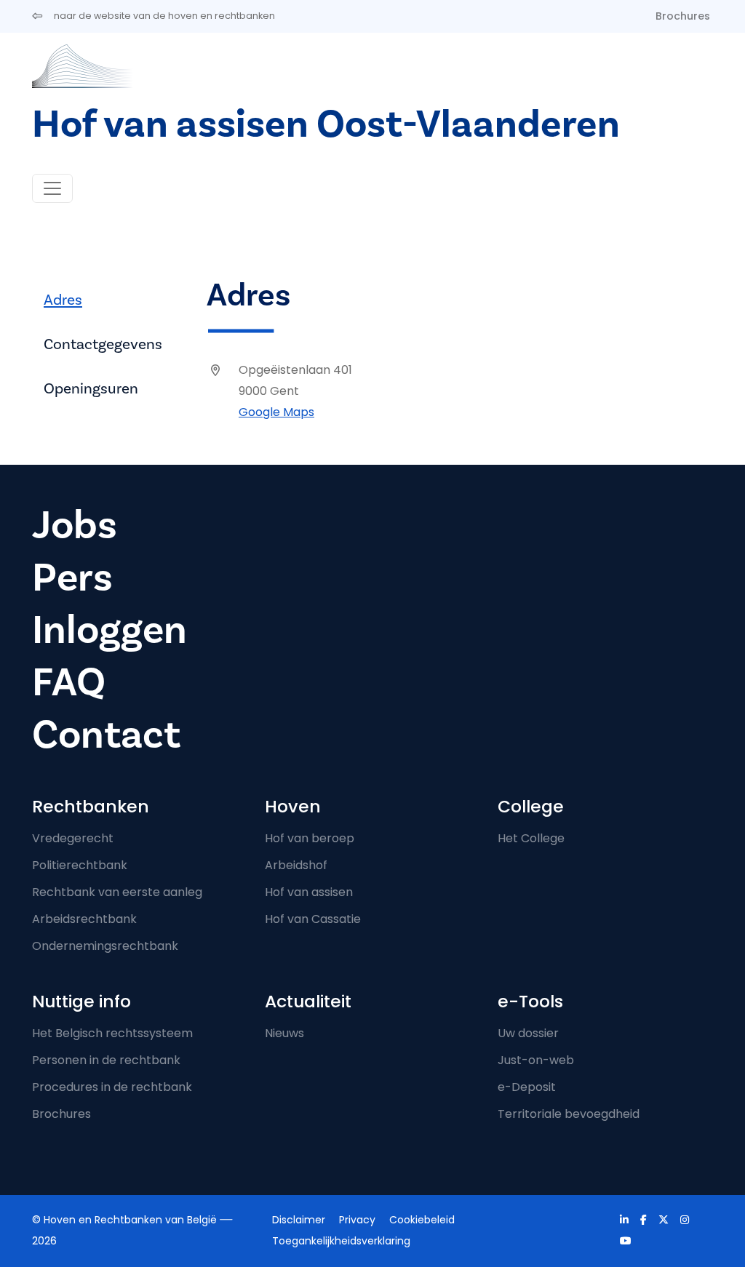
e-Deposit (527, 1087)
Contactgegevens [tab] (103, 344)
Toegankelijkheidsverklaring (341, 1241)
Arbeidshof (296, 865)
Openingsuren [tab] (91, 389)
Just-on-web (536, 1060)
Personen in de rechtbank (106, 1060)
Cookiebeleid (422, 1219)
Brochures (683, 16)
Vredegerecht (72, 838)
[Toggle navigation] (52, 188)
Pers (72, 578)
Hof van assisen (309, 892)
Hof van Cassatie (313, 919)
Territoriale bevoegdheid (569, 1114)
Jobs (74, 525)
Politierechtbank (79, 865)
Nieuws (284, 1033)
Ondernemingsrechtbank (105, 946)
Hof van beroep (309, 838)
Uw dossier (528, 1033)
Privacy (357, 1219)
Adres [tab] (63, 300)
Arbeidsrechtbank (84, 919)
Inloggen (109, 630)
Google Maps (276, 412)
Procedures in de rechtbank (112, 1087)
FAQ (68, 682)
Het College (531, 838)
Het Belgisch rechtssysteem (112, 1033)
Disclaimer (298, 1219)
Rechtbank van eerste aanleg (117, 892)
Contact (106, 735)
